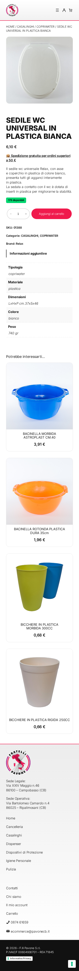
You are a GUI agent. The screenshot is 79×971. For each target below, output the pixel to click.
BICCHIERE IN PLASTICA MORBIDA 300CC (39, 626)
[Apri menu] (57, 10)
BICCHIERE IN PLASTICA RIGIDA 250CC (39, 720)
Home (10, 26)
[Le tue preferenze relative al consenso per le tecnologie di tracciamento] (72, 964)
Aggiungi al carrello (51, 213)
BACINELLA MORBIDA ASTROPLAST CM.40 (39, 435)
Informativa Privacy (20, 958)
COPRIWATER (45, 26)
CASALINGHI (25, 26)
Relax (19, 243)
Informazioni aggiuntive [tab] (28, 253)
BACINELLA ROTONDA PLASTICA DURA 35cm (39, 530)
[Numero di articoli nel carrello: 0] (70, 10)
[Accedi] (64, 10)
